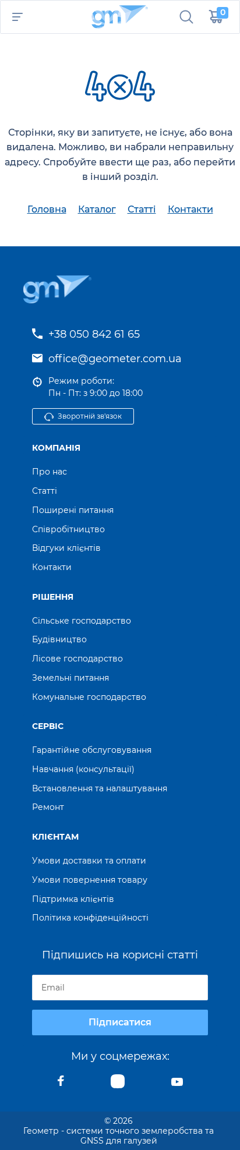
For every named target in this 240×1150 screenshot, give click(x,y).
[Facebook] (61, 1084)
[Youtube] (177, 1084)
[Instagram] (118, 1084)
